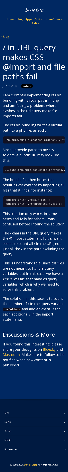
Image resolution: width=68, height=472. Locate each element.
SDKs (38, 19)
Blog (20, 19)
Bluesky (49, 349)
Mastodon (11, 354)
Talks (35, 23)
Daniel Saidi (30, 464)
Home (10, 19)
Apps (28, 19)
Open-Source (53, 19)
